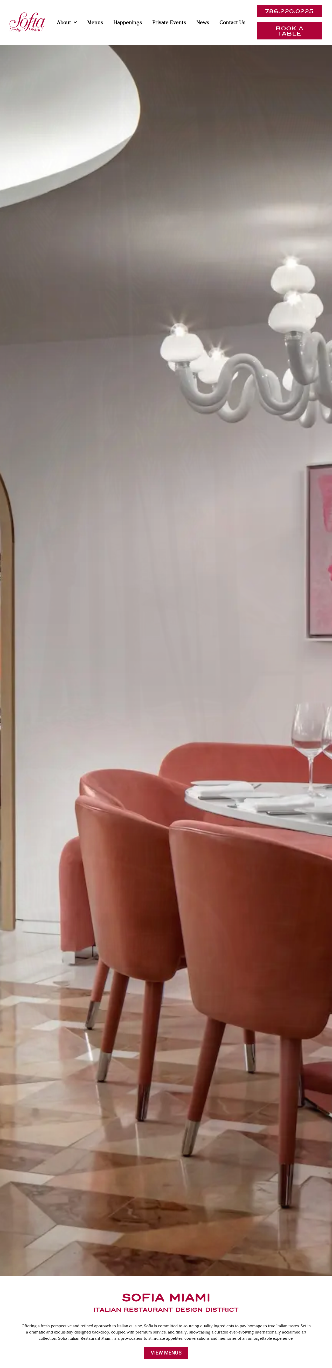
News (202, 22)
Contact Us (232, 22)
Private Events (169, 22)
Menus (95, 22)
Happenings (127, 22)
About (64, 22)
